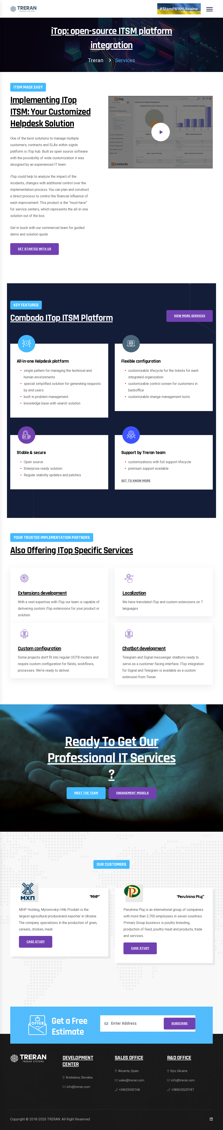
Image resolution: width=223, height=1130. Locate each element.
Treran (95, 60)
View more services (189, 316)
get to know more (135, 480)
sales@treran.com (131, 1080)
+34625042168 (129, 1089)
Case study (36, 948)
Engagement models (132, 793)
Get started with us (34, 249)
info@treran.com (78, 1087)
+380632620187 (182, 1089)
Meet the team (86, 793)
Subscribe (179, 1023)
